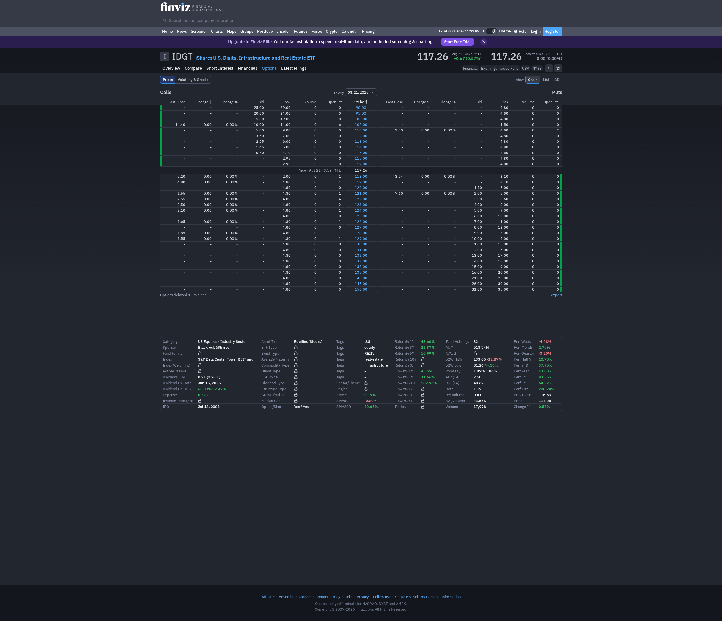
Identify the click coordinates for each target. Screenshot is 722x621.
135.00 (361, 272)
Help (522, 31)
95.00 (361, 113)
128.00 (361, 233)
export (556, 295)
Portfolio (265, 31)
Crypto (332, 31)
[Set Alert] (549, 68)
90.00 (361, 107)
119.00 (361, 182)
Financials (247, 68)
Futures (301, 31)
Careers (305, 596)
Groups (246, 31)
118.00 (361, 176)
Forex (317, 31)
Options (269, 68)
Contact (322, 596)
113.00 (361, 141)
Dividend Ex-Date (177, 383)
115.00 (361, 152)
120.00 (361, 187)
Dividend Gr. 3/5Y (177, 389)
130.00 (361, 244)
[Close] (483, 41)
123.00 (361, 204)
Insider (283, 31)
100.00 (361, 119)
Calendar (350, 31)
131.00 (361, 249)
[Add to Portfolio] (558, 68)
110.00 (361, 130)
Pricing (368, 31)
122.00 (361, 199)
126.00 (361, 221)
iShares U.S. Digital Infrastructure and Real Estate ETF (255, 58)
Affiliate (268, 596)
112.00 (361, 135)
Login (536, 31)
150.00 (361, 289)
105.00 (361, 124)
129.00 (361, 238)
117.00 (361, 164)
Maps (231, 31)
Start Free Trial (457, 41)
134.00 (361, 266)
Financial (470, 68)
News (182, 31)
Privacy (363, 596)
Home (167, 31)
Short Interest (219, 68)
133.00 (361, 261)
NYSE (537, 68)
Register (552, 31)
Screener (199, 31)
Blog (336, 596)
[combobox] (213, 20)
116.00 (361, 158)
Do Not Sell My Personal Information (431, 596)
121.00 (361, 193)
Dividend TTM (174, 377)
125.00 (361, 216)
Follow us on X (385, 596)
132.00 (361, 255)
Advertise (286, 596)
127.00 (361, 227)
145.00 (361, 283)
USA (525, 68)
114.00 (361, 147)
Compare (193, 68)
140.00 (361, 278)
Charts (217, 31)
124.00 (361, 210)
